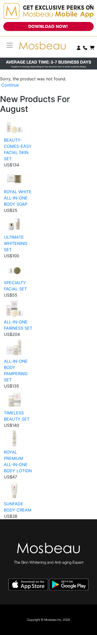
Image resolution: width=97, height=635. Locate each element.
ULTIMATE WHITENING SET (15, 243)
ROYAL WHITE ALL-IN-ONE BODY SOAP (18, 198)
